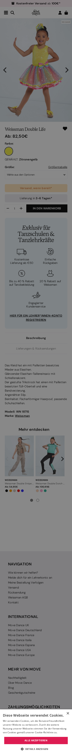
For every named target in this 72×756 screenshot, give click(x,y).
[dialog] (36, 732)
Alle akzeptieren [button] (36, 740)
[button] (36, 749)
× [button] (67, 713)
